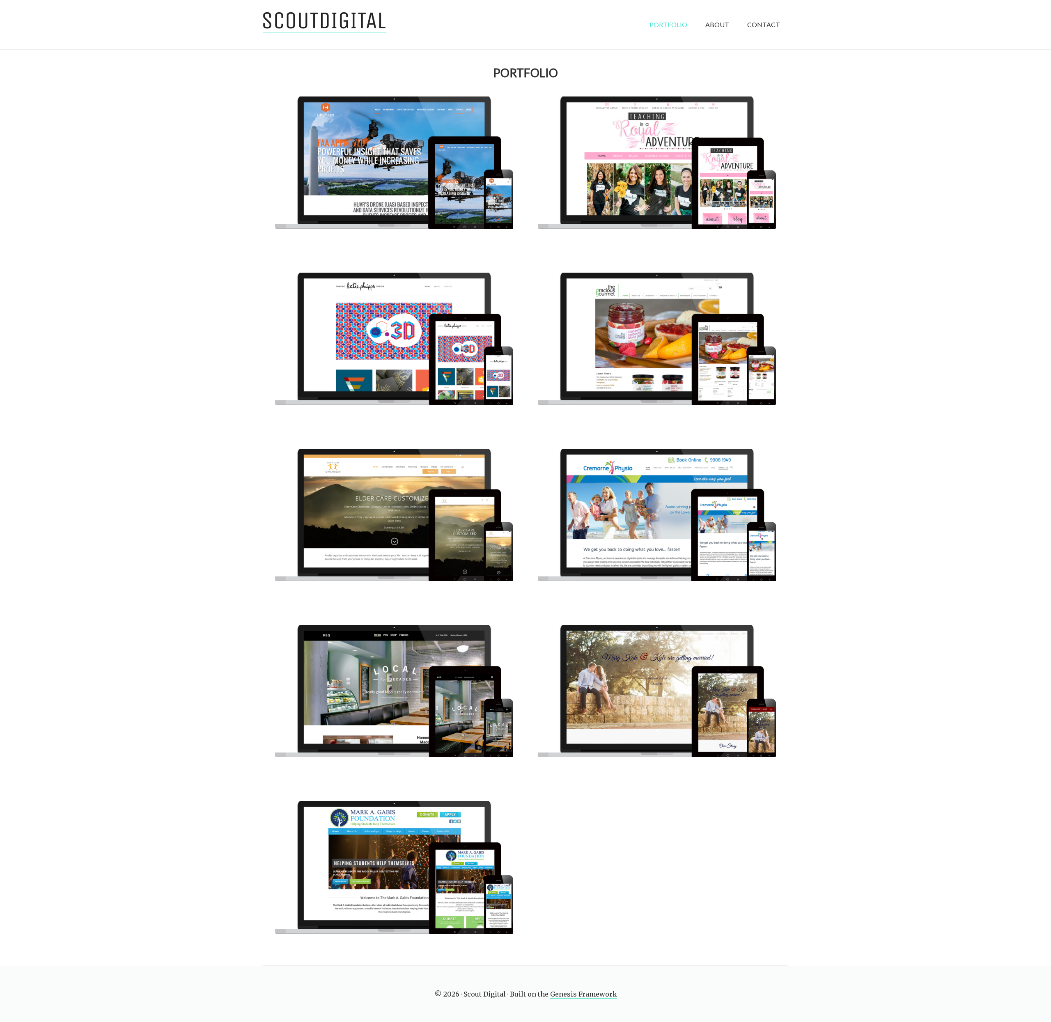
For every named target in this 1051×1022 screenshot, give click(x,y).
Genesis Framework (583, 994)
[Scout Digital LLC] (324, 24)
